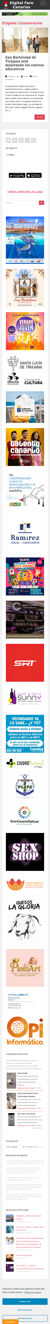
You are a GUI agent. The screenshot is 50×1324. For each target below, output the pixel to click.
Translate (40, 1147)
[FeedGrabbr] (25, 1128)
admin (25, 76)
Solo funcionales (25, 1310)
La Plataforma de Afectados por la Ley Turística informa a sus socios (22, 1178)
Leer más (39, 117)
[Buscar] (41, 203)
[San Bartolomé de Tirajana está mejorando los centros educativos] (25, 40)
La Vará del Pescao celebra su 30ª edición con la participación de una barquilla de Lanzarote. (25, 1162)
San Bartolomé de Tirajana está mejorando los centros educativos (24, 63)
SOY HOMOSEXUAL (24, 1255)
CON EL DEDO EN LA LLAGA (25, 192)
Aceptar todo (25, 1301)
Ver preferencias (25, 1318)
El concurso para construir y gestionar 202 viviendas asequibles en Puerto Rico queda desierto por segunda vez (23, 1196)
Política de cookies (32, 1292)
